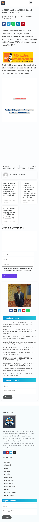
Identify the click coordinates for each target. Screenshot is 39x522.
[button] (30, 2)
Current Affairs (8, 483)
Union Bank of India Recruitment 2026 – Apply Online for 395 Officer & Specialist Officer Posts (19, 343)
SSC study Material (10, 492)
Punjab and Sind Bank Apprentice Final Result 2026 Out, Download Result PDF (19, 353)
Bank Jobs (7, 471)
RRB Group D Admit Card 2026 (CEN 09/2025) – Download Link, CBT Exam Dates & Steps (18, 348)
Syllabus (6, 489)
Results (6, 468)
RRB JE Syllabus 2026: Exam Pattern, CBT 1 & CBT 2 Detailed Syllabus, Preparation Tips (9, 213)
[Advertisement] (19, 143)
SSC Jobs (7, 474)
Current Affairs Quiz (10, 486)
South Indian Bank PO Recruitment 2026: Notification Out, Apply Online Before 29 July (19, 375)
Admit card (7, 465)
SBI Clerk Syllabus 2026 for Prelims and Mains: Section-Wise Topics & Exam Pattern (17, 369)
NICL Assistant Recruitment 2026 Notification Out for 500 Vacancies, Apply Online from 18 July (18, 364)
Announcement (19, 99)
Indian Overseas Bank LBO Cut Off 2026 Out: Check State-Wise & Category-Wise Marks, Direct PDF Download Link (9, 189)
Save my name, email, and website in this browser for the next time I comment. (18, 270)
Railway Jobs (8, 477)
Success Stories (9, 495)
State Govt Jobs (9, 480)
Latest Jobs (7, 462)
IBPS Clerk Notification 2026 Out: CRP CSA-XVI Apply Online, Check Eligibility (17, 359)
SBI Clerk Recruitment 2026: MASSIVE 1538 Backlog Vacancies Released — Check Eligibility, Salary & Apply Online (29, 190)
